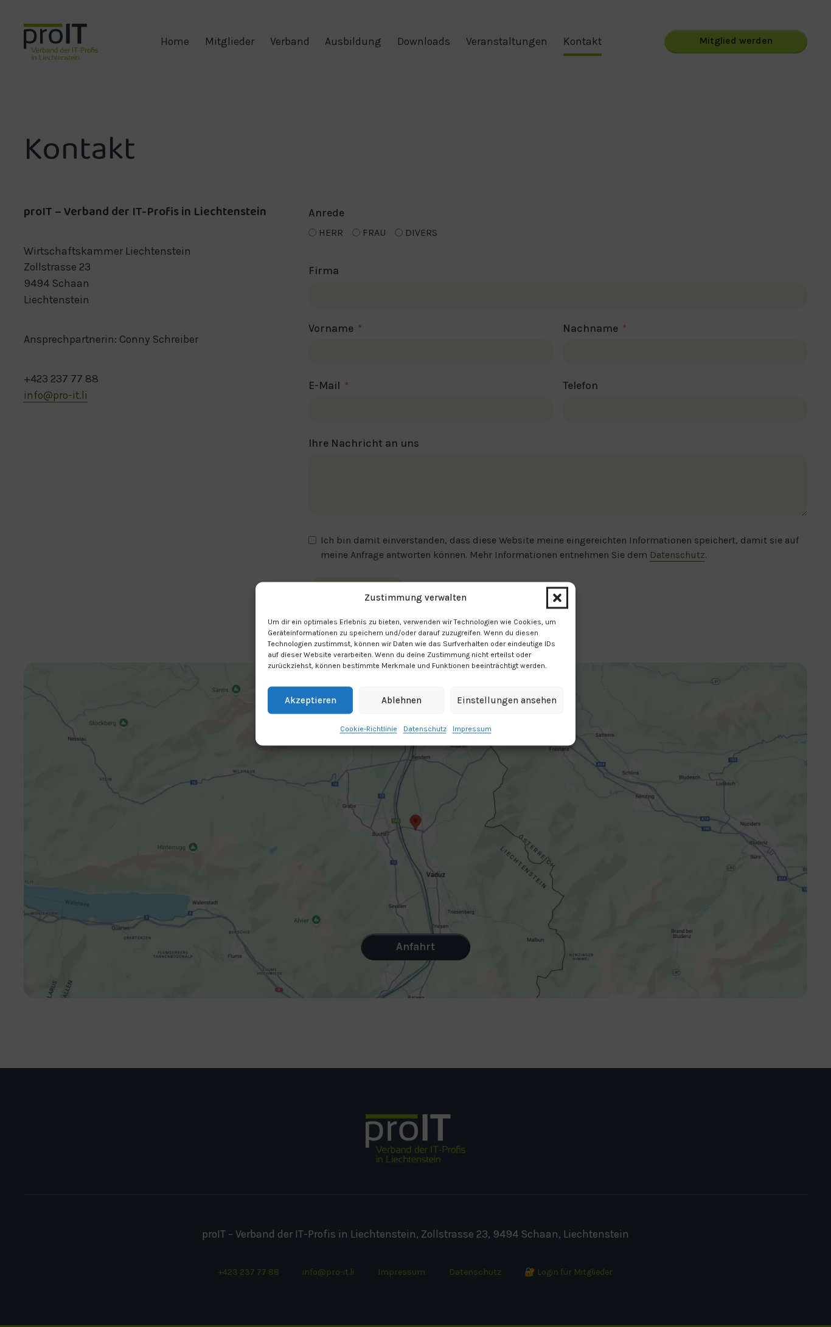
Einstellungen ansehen (507, 700)
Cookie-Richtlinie (368, 729)
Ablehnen (401, 700)
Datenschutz (425, 729)
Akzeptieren (310, 700)
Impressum (472, 729)
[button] (557, 597)
